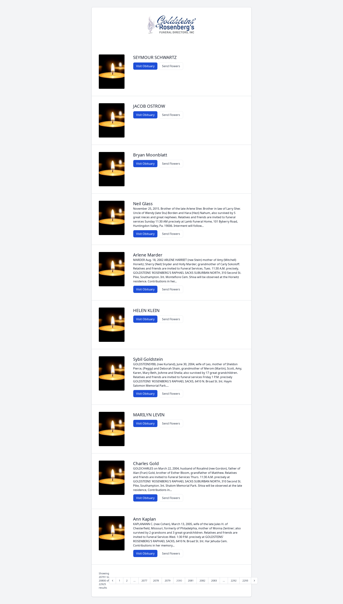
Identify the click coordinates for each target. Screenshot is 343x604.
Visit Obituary (145, 66)
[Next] (254, 580)
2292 (234, 580)
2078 (156, 580)
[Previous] (112, 580)
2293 (245, 580)
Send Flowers (171, 66)
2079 (167, 580)
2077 (144, 580)
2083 (214, 580)
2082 (202, 580)
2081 (191, 580)
